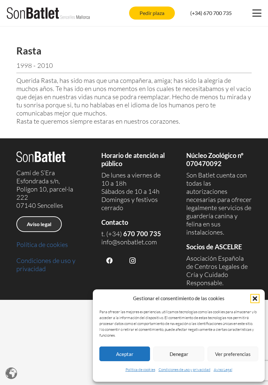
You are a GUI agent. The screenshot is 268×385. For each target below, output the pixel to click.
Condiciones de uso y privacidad (184, 369)
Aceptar (124, 354)
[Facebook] (109, 261)
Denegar (179, 354)
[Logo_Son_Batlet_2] (48, 13)
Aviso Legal (223, 369)
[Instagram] (132, 261)
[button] (255, 298)
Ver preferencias (233, 354)
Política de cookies (140, 369)
